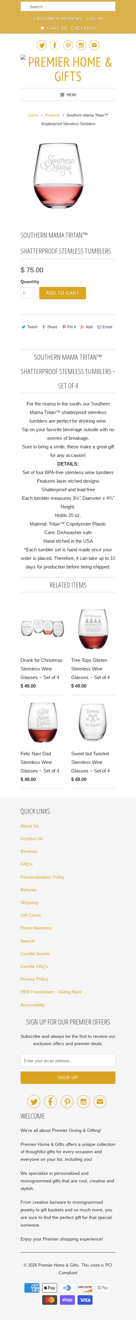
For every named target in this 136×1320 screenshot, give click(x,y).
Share (52, 327)
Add (89, 327)
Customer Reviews (58, 19)
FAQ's (27, 864)
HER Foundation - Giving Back (51, 991)
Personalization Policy (42, 877)
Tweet (32, 327)
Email (107, 327)
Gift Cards (31, 915)
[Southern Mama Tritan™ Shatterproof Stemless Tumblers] (58, 176)
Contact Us (32, 838)
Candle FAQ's (34, 966)
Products (52, 115)
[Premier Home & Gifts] (68, 69)
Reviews (29, 851)
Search (28, 940)
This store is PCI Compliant (85, 1269)
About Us (30, 825)
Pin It (71, 327)
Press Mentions (36, 927)
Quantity (30, 281)
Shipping (29, 902)
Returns (28, 889)
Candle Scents (35, 953)
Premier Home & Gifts (58, 1265)
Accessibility (33, 1004)
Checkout (83, 28)
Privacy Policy (34, 979)
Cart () (56, 28)
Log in (95, 19)
